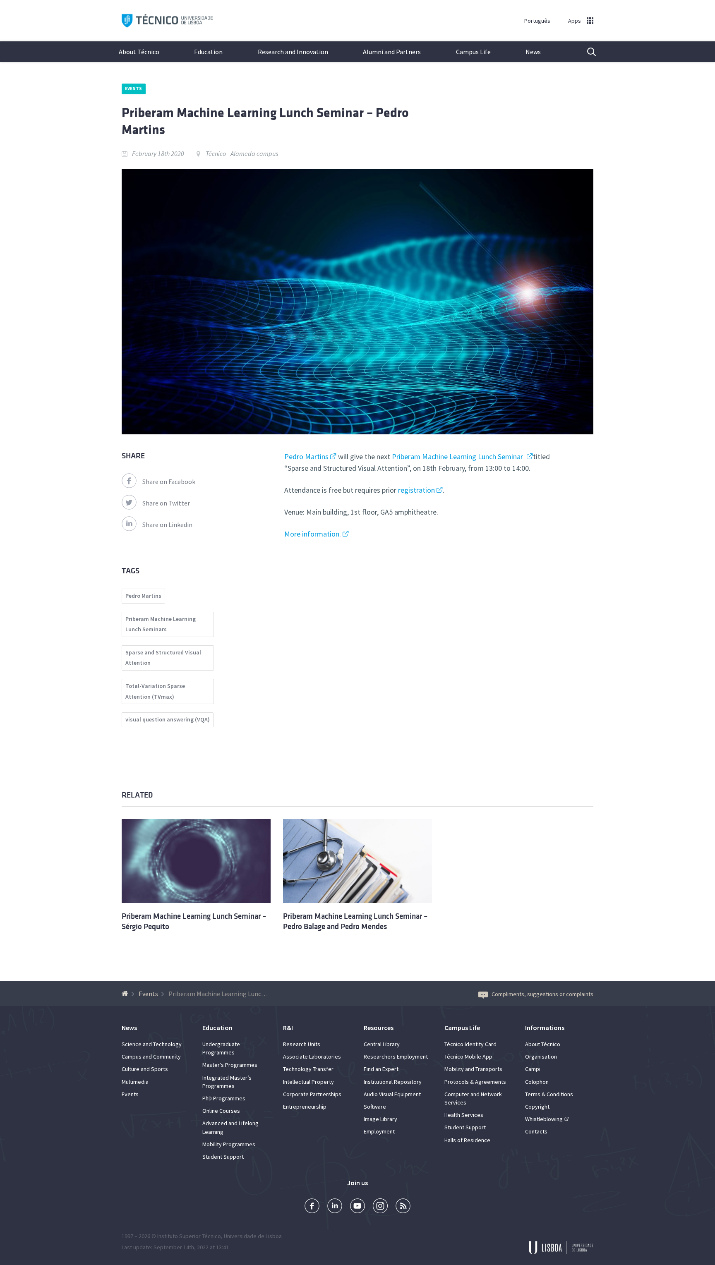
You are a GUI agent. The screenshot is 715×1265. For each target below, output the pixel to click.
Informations (544, 1027)
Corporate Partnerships (312, 1094)
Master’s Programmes (229, 1065)
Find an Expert (381, 1069)
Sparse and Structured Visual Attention (163, 658)
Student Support (223, 1156)
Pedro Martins (306, 456)
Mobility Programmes (228, 1144)
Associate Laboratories (312, 1056)
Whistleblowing (544, 1119)
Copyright (537, 1106)
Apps (574, 20)
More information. (312, 534)
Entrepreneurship (304, 1106)
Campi (532, 1069)
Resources (378, 1027)
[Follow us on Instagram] (380, 1207)
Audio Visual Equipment (392, 1094)
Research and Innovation (293, 52)
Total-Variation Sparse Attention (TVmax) (155, 691)
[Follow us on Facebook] (312, 1207)
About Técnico (139, 52)
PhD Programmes (223, 1098)
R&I (288, 1027)
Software (375, 1106)
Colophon (537, 1081)
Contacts (536, 1131)
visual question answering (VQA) (167, 719)
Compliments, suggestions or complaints (542, 994)
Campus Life (473, 52)
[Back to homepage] (126, 993)
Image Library (380, 1119)
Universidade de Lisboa (253, 1236)
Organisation (541, 1056)
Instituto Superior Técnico (189, 1236)
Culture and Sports (145, 1069)
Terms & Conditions (549, 1094)
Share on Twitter (166, 503)
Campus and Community (151, 1056)
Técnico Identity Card (470, 1044)
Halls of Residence (467, 1140)
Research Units (301, 1044)
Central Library (382, 1044)
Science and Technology (152, 1044)
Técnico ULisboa (167, 21)
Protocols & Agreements (475, 1081)
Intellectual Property (308, 1081)
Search (586, 51)
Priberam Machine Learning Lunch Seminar (458, 456)
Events (133, 88)
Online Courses (221, 1110)
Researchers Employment (396, 1056)
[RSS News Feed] (403, 1207)
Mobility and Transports (473, 1069)
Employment (379, 1131)
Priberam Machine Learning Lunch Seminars (160, 624)
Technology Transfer (308, 1069)
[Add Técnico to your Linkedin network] (335, 1207)
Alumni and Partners (392, 52)
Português (537, 20)
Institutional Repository (393, 1081)
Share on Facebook (168, 481)
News (533, 52)
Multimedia (135, 1081)
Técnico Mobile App (468, 1056)
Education (208, 52)
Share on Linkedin (167, 524)
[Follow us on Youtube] (357, 1207)
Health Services (463, 1115)
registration (416, 490)
